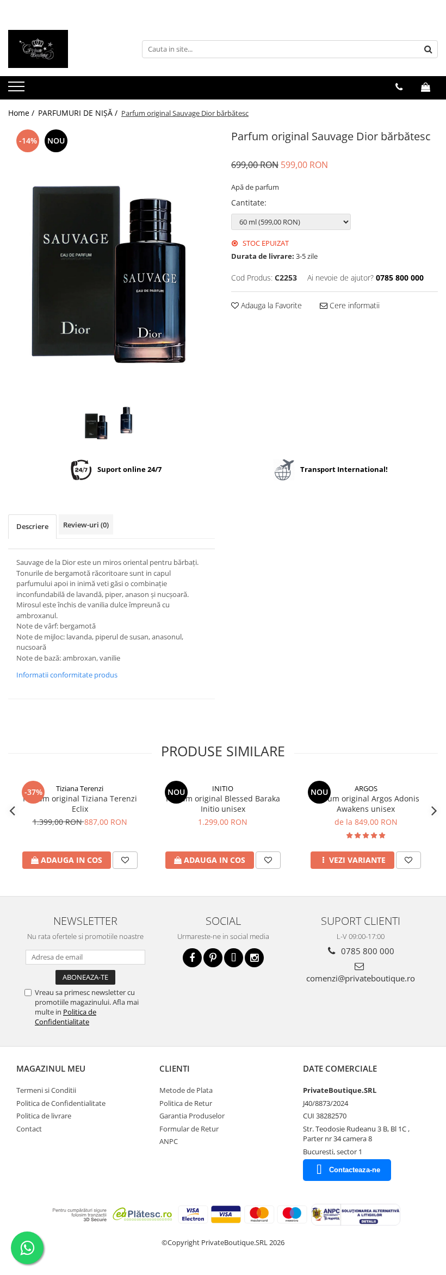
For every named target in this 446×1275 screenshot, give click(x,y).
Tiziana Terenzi (79, 788)
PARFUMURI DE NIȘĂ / (79, 113)
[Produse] (17, 90)
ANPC (168, 1141)
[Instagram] (254, 957)
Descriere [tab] (32, 526)
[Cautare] (428, 49)
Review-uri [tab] (86, 525)
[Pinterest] (212, 957)
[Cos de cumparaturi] (425, 87)
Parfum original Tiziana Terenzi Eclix (80, 803)
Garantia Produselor (192, 1116)
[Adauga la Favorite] (125, 860)
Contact (29, 1129)
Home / (22, 113)
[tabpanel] (111, 264)
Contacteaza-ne (354, 1170)
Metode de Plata (186, 1090)
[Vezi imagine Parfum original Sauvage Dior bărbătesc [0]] (97, 425)
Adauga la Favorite (270, 305)
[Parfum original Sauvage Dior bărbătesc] (111, 264)
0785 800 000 (366, 951)
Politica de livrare (43, 1116)
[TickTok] (233, 957)
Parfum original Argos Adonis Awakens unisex (366, 803)
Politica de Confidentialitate (65, 1017)
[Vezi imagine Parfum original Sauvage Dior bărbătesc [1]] (126, 420)
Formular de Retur (189, 1129)
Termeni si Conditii (46, 1090)
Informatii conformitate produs (66, 675)
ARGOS (366, 788)
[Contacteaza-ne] (399, 87)
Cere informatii (353, 305)
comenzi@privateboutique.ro (360, 978)
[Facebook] (192, 957)
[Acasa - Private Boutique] (62, 49)
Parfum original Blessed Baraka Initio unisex (223, 803)
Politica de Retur (185, 1103)
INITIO (222, 788)
